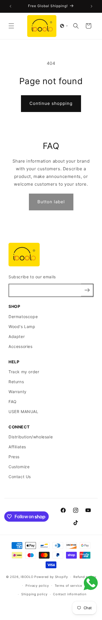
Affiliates (17, 446)
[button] (11, 26)
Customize (18, 466)
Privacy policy (37, 586)
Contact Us (19, 476)
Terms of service (68, 586)
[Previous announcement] (10, 6)
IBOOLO (27, 577)
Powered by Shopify (51, 577)
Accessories (20, 346)
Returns (16, 381)
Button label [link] (51, 201)
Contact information (69, 594)
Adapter (16, 336)
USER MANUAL (23, 411)
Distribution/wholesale (30, 436)
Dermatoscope (23, 316)
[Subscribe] (87, 290)
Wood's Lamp (21, 326)
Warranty (17, 391)
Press (14, 456)
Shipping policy (34, 594)
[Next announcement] (91, 6)
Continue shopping (51, 103)
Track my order (23, 371)
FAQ (12, 401)
